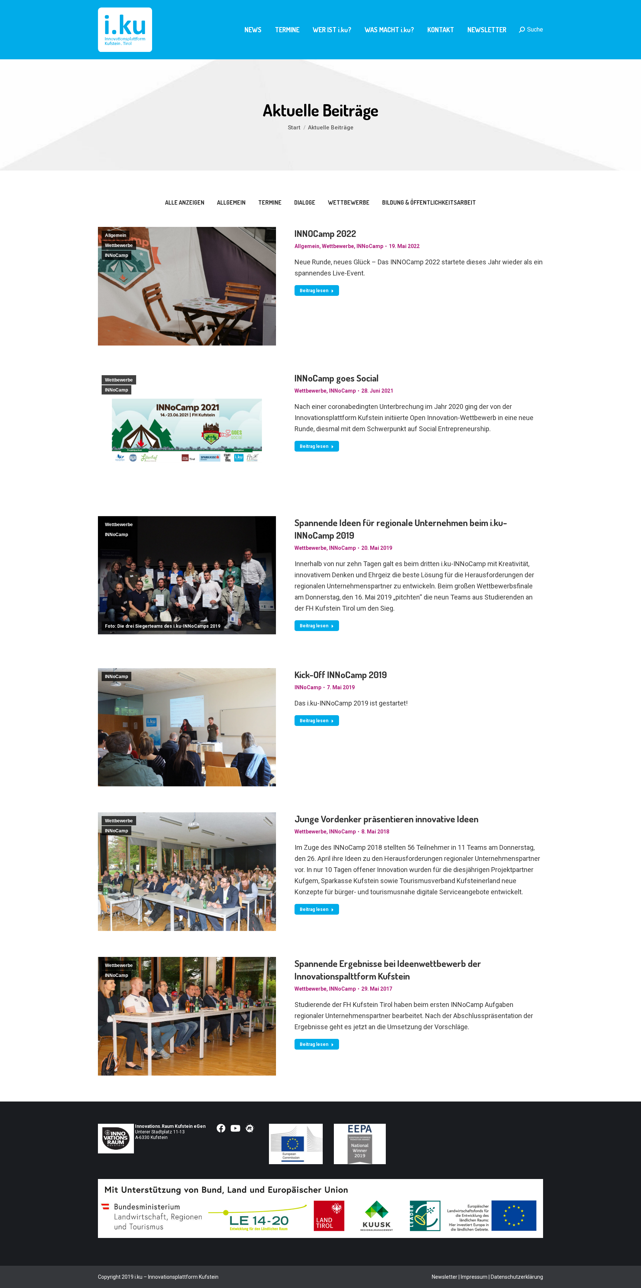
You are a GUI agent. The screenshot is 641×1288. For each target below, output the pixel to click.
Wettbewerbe (348, 202)
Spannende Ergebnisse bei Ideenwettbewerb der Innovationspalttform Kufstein (388, 969)
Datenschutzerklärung (517, 1277)
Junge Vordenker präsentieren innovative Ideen (387, 819)
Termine (270, 202)
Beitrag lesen (314, 290)
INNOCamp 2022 (325, 233)
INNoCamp (116, 255)
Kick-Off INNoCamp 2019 (341, 674)
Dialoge (304, 202)
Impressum (474, 1277)
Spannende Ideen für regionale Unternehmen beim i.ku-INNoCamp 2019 (401, 528)
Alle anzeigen (184, 202)
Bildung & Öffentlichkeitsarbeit (429, 202)
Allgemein (231, 202)
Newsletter (444, 1277)
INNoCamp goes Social (337, 378)
